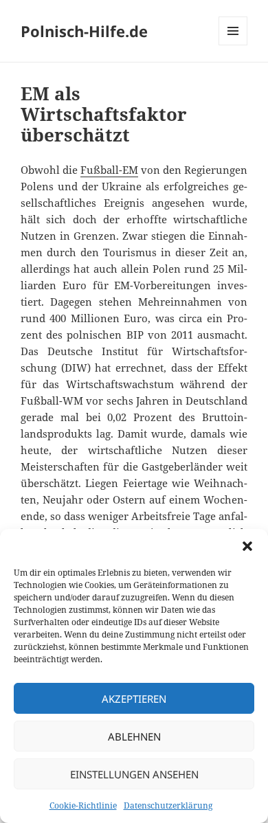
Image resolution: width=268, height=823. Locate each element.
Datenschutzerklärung (168, 805)
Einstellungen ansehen (134, 774)
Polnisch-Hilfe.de (84, 31)
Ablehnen (134, 736)
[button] (247, 546)
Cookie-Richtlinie (83, 805)
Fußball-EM (109, 170)
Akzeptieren (134, 699)
